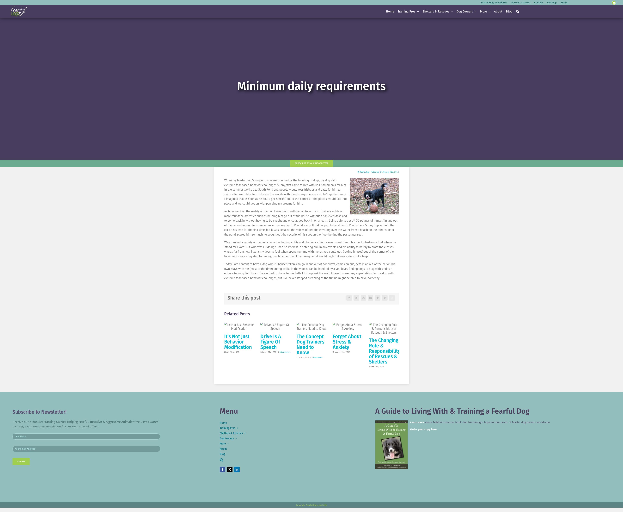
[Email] (392, 297)
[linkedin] (237, 469)
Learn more (417, 422)
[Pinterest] (384, 297)
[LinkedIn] (370, 297)
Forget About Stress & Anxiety (347, 342)
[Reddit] (363, 297)
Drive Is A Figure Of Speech (270, 342)
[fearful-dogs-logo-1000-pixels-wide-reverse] (18, 8)
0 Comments (285, 352)
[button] (517, 11)
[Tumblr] (377, 297)
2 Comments (317, 357)
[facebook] (222, 469)
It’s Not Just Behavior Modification (238, 342)
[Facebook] (349, 297)
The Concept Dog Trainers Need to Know (310, 345)
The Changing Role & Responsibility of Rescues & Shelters (384, 351)
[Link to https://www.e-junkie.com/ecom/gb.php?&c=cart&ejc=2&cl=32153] (614, 3)
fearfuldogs (364, 172)
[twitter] (229, 469)
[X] (356, 297)
